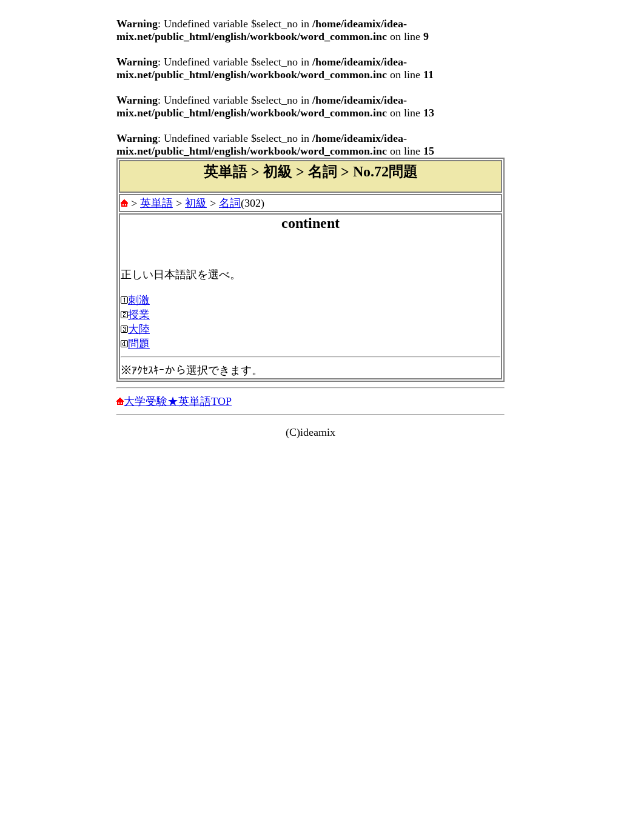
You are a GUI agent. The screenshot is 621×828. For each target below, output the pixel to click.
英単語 (156, 203)
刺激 (139, 300)
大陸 (139, 329)
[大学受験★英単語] (124, 203)
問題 (139, 344)
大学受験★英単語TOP (178, 401)
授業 (139, 315)
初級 (196, 203)
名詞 (230, 203)
